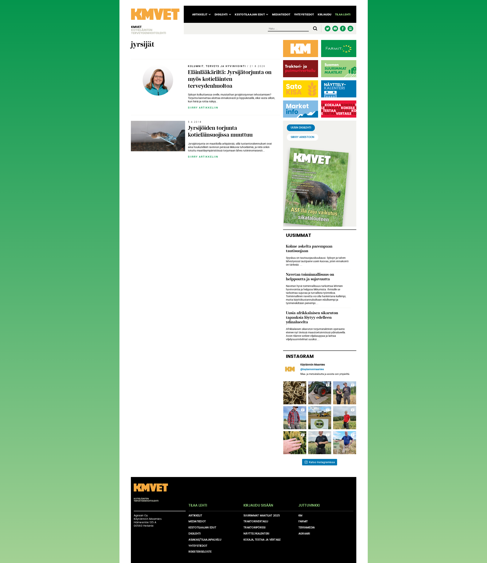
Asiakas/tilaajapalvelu (205, 539)
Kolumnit (196, 66)
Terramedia (306, 527)
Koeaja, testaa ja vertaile (262, 539)
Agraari (304, 533)
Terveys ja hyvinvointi (226, 66)
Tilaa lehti (343, 14)
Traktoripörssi (255, 527)
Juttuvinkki (309, 505)
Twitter (328, 29)
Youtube (335, 29)
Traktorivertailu (256, 521)
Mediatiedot (281, 14)
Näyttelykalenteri (256, 533)
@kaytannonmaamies (312, 369)
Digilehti (221, 14)
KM (300, 515)
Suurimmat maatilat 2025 (262, 515)
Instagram (350, 28)
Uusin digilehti (301, 127)
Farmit (303, 521)
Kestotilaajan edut (250, 14)
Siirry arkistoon (302, 137)
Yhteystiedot (304, 14)
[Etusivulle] (155, 20)
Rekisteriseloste (200, 551)
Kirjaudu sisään (258, 505)
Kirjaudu (325, 14)
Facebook (343, 29)
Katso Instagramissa (322, 462)
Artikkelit (200, 14)
